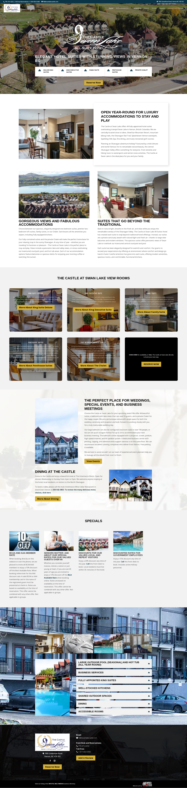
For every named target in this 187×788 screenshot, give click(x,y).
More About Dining (48, 498)
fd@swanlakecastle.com (87, 738)
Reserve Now (93, 82)
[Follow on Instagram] (54, 760)
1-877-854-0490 (84, 752)
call (150, 355)
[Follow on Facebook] (50, 760)
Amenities (137, 8)
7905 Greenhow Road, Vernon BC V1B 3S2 (171, 1)
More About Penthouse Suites (35, 365)
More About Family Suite (151, 311)
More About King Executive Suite (93, 309)
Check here (133, 355)
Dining (154, 8)
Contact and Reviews (176, 8)
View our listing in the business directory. (55, 784)
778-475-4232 (9, 2)
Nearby (162, 8)
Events (146, 8)
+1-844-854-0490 (34, 2)
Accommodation (122, 8)
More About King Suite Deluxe (35, 307)
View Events (93, 461)
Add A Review (85, 757)
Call (88, 564)
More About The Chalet (93, 365)
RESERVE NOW (151, 364)
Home (111, 8)
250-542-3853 (58, 490)
